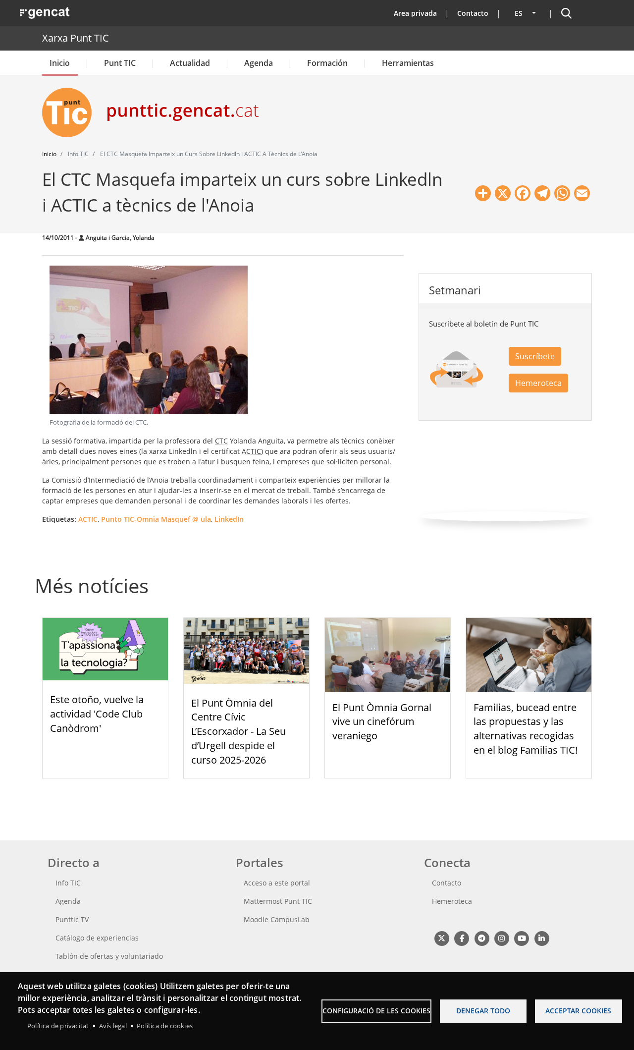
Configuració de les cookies (376, 1010)
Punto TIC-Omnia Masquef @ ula (156, 519)
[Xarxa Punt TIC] (71, 112)
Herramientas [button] (408, 62)
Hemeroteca (538, 383)
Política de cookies (165, 1025)
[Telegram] (482, 938)
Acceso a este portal (277, 882)
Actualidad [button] (190, 62)
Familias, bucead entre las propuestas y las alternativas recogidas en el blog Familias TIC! (526, 729)
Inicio (60, 62)
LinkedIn (229, 519)
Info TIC (68, 882)
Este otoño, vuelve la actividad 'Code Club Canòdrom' (97, 714)
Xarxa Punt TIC (75, 38)
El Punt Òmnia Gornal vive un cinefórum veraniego (381, 722)
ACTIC (88, 519)
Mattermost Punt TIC (278, 901)
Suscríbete (535, 356)
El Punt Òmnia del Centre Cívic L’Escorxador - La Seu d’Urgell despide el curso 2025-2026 (238, 731)
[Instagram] (501, 938)
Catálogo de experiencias (97, 937)
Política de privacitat (58, 1025)
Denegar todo (483, 1010)
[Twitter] (441, 938)
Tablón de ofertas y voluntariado (109, 956)
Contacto (472, 13)
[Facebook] (461, 938)
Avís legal (113, 1025)
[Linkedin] (541, 938)
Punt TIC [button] (120, 62)
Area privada (415, 13)
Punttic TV (72, 919)
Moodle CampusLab (277, 919)
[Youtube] (522, 938)
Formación (327, 62)
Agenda (258, 62)
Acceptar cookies (578, 1010)
